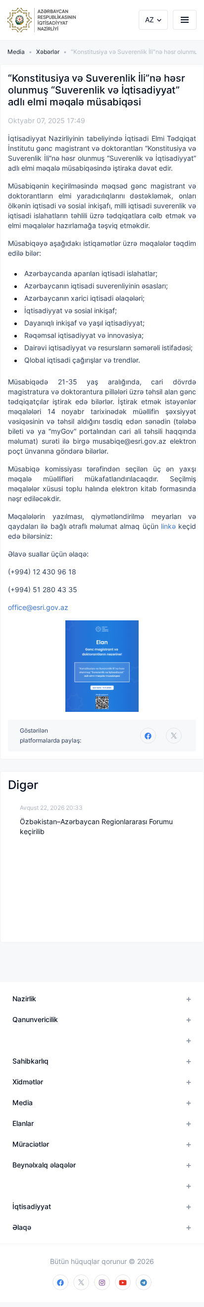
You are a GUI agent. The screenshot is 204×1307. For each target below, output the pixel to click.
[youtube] (123, 1282)
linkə (169, 526)
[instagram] (102, 1282)
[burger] (185, 20)
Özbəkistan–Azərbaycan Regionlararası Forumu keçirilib (96, 826)
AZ (149, 19)
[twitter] (174, 736)
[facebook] (60, 1282)
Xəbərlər (47, 51)
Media (16, 51)
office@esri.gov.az (38, 607)
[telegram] (144, 1282)
